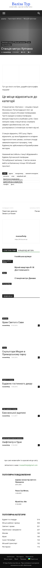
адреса (11, 173)
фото (12, 184)
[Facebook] (4, 59)
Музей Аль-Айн (21, 502)
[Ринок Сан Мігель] (7, 494)
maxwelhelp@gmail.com (28, 465)
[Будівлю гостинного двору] (21, 371)
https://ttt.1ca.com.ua (21, 239)
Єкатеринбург (7, 284)
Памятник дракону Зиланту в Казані (9, 212)
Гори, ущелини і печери (10, 409)
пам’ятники (10, 557)
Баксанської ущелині (14, 412)
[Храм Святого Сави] (21, 310)
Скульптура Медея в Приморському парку (14, 353)
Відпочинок (29, 557)
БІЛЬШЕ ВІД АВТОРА (26, 250)
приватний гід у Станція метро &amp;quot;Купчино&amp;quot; (13, 182)
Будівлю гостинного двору (17, 383)
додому (3, 19)
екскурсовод (19, 173)
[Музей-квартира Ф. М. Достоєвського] (7, 270)
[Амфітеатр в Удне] (21, 429)
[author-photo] (21, 233)
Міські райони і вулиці (7, 261)
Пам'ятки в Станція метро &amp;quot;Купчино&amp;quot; (13, 179)
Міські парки (8, 559)
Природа (23, 559)
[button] (3, 13)
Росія (28, 42)
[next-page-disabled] (7, 289)
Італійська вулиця (23, 256)
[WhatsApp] (20, 59)
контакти (6, 176)
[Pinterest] (15, 59)
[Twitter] (9, 59)
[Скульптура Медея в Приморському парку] (21, 339)
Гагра (4, 347)
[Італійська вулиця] (7, 259)
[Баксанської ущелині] (21, 400)
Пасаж (37, 211)
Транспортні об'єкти (15, 19)
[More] (25, 59)
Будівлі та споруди (8, 380)
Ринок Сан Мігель (22, 491)
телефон (6, 184)
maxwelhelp (7, 52)
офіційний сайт (21, 176)
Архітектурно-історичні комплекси (13, 438)
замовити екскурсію (32, 173)
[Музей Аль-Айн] (7, 504)
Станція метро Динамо (25, 278)
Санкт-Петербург (6, 44)
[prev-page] (3, 289)
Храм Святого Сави (13, 322)
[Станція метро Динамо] (7, 281)
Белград (5, 318)
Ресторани (20, 557)
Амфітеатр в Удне (12, 442)
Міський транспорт (30, 19)
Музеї (4, 273)
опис (12, 176)
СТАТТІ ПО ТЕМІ (10, 250)
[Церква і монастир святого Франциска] (7, 483)
